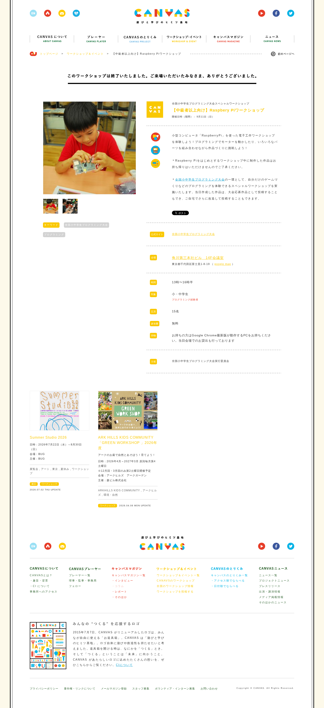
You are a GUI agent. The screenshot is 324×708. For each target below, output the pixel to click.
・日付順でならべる (225, 586)
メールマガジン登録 (114, 688)
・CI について (40, 586)
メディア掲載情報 (271, 597)
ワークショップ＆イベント (85, 53)
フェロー (75, 586)
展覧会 (34, 469)
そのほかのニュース (273, 602)
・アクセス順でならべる (228, 580)
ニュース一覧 (268, 575)
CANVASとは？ (41, 575)
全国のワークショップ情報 (175, 586)
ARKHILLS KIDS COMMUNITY (119, 490)
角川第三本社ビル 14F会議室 (198, 258)
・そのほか (119, 597)
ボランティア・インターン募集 (175, 688)
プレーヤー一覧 (80, 575)
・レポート (119, 591)
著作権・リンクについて (79, 688)
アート (45, 469)
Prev (48, 147)
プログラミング (54, 234)
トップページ (49, 53)
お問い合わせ (209, 688)
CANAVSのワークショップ (176, 580)
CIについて (124, 665)
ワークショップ (49, 484)
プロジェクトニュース (274, 580)
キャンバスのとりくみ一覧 (229, 575)
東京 (55, 469)
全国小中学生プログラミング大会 (86, 225)
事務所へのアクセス (44, 591)
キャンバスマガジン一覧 (129, 575)
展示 (34, 484)
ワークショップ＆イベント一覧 (178, 575)
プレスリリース (270, 586)
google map (222, 264)
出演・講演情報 (270, 591)
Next (130, 147)
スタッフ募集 (140, 688)
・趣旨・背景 (39, 580)
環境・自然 (111, 494)
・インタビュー (122, 580)
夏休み (65, 469)
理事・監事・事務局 (83, 580)
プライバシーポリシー (44, 688)
